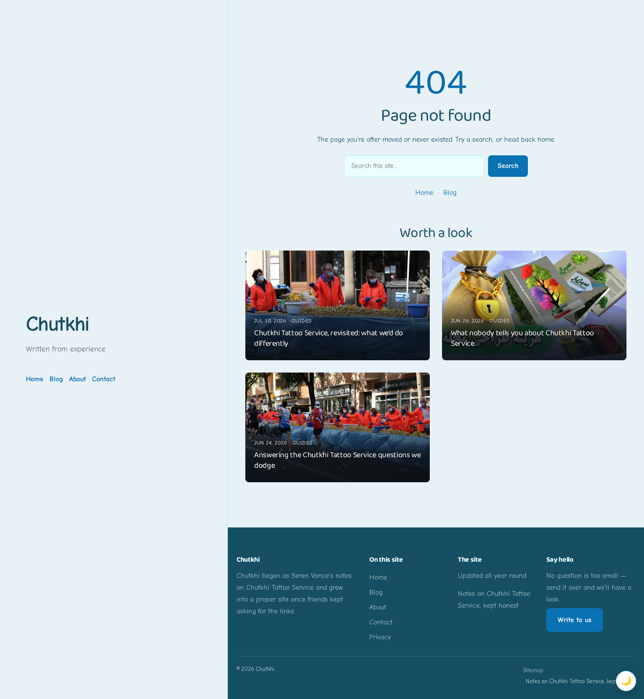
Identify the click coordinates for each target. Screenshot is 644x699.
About (77, 379)
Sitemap (533, 670)
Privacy (380, 637)
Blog (449, 193)
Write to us (574, 620)
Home (424, 193)
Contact (103, 379)
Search (508, 166)
